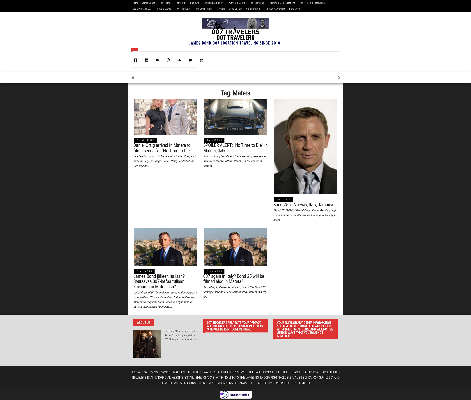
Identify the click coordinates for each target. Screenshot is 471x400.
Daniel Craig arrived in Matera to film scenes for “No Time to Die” (162, 147)
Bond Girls (181, 2)
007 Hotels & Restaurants (313, 2)
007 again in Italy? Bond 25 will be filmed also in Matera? (233, 278)
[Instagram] (147, 60)
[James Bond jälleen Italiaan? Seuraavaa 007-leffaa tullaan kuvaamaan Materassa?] (165, 247)
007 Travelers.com (154, 372)
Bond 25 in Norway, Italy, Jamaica (303, 204)
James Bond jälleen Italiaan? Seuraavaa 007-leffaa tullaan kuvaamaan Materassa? (159, 281)
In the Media (295, 8)
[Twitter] (191, 60)
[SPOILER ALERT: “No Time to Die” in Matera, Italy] (235, 117)
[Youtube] (202, 60)
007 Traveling (258, 2)
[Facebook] (136, 60)
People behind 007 (214, 2)
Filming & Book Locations (283, 2)
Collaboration (253, 8)
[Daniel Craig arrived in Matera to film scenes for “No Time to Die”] (165, 117)
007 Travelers (235, 37)
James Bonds (149, 2)
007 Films (166, 2)
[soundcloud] (180, 60)
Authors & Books (237, 2)
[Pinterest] (169, 60)
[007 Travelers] (133, 77)
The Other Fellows (204, 8)
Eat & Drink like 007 (142, 8)
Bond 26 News (235, 8)
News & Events (164, 8)
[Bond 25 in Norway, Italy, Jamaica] (305, 146)
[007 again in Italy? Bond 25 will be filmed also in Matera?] (235, 247)
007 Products (183, 8)
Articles (222, 8)
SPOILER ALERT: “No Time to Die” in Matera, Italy (235, 147)
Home (135, 2)
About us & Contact (275, 8)
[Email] (158, 60)
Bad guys (195, 2)
